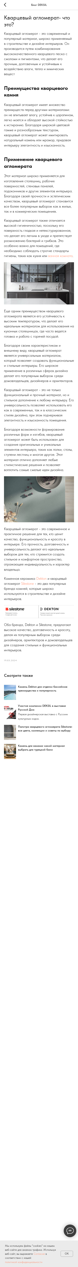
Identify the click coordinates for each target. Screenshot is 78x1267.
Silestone (27, 583)
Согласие (40, 1253)
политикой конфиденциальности (23, 1262)
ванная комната (60, 256)
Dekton (41, 578)
